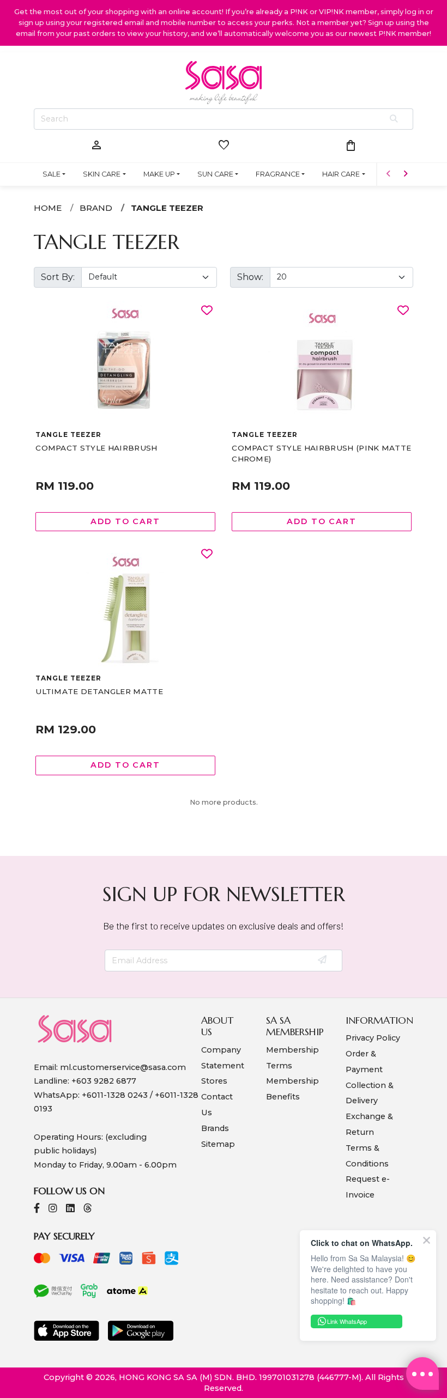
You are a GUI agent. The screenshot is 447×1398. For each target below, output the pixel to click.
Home (48, 208)
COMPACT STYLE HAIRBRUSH (96, 447)
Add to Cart (125, 521)
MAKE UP (159, 174)
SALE (52, 174)
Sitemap (218, 1144)
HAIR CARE (341, 174)
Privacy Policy (373, 1038)
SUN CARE (215, 174)
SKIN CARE (101, 174)
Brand (96, 208)
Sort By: (58, 277)
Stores (214, 1081)
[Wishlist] (207, 311)
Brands (215, 1128)
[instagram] (53, 1209)
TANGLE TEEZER (167, 208)
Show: (250, 277)
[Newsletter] (323, 960)
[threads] (87, 1209)
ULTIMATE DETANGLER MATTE (99, 691)
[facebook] (37, 1209)
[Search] (394, 119)
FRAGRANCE (278, 174)
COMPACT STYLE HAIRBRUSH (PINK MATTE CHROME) (321, 453)
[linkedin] (70, 1209)
